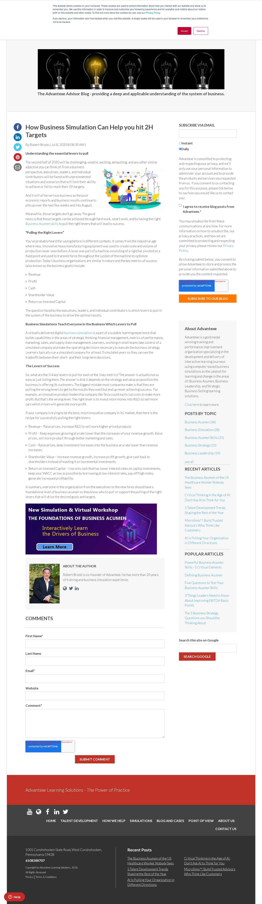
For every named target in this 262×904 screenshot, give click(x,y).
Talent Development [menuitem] (79, 821)
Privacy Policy (153, 12)
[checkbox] (207, 146)
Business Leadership (202, 453)
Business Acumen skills (42, 224)
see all (189, 462)
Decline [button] (201, 30)
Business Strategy (200, 445)
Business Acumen (200, 422)
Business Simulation (202, 430)
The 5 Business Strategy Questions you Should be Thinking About (202, 618)
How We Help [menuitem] (113, 821)
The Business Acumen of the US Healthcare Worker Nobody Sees (207, 482)
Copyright (31, 867)
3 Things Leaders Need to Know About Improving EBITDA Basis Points (207, 600)
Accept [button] (184, 30)
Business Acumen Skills (204, 438)
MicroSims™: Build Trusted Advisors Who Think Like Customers (204, 525)
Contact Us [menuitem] (225, 829)
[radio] (207, 144)
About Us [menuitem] (226, 821)
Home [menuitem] (51, 821)
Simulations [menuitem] (141, 821)
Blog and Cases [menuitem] (170, 821)
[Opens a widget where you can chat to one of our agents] (14, 897)
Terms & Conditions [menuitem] (46, 876)
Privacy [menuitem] (29, 876)
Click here (192, 405)
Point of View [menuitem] (201, 821)
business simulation (78, 333)
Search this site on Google (199, 640)
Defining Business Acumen (203, 575)
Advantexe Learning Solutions (55, 867)
